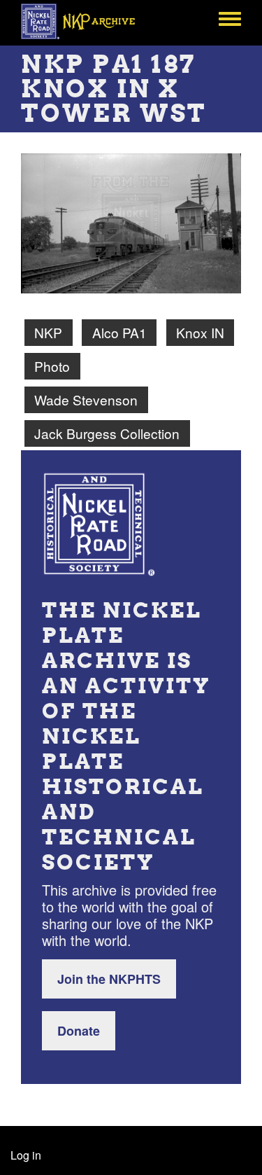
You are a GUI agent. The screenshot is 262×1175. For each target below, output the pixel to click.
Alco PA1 (119, 332)
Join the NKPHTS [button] (109, 979)
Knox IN (200, 332)
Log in (25, 1155)
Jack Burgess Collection (107, 433)
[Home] (85, 21)
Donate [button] (78, 1031)
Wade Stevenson (86, 399)
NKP (48, 332)
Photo (52, 365)
